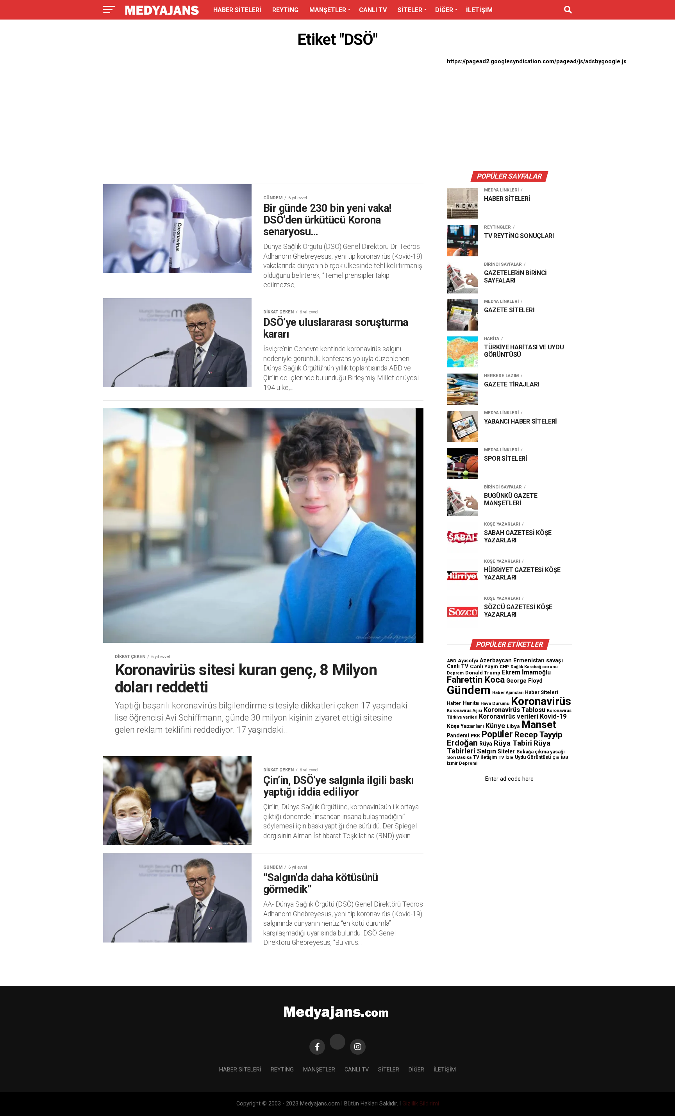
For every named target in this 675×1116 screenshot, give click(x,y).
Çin (555, 757)
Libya (513, 726)
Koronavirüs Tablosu (514, 710)
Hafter (454, 703)
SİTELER (410, 10)
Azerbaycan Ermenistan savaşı (521, 660)
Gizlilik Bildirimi (420, 1103)
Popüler (497, 734)
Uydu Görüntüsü (533, 757)
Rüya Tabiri (513, 743)
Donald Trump (482, 673)
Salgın (486, 751)
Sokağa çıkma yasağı (540, 752)
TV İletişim (485, 757)
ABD (451, 661)
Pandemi (458, 735)
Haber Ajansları (507, 692)
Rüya (485, 743)
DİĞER (444, 10)
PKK (475, 736)
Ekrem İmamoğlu (526, 672)
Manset (538, 724)
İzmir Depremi (462, 763)
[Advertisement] (263, 118)
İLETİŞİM (479, 10)
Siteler (506, 751)
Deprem (455, 673)
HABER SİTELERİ (237, 10)
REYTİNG (285, 10)
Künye (495, 726)
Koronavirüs (541, 701)
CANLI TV (373, 10)
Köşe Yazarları (465, 726)
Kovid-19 (553, 716)
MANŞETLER (327, 10)
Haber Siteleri (541, 692)
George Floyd (524, 681)
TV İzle (505, 757)
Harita (470, 702)
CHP (504, 666)
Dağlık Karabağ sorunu (534, 666)
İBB (564, 757)
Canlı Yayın (484, 666)
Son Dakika (459, 757)
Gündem (469, 690)
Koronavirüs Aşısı (464, 710)
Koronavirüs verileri (508, 716)
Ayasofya (468, 661)
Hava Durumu (494, 703)
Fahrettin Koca (476, 679)
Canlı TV (457, 666)
